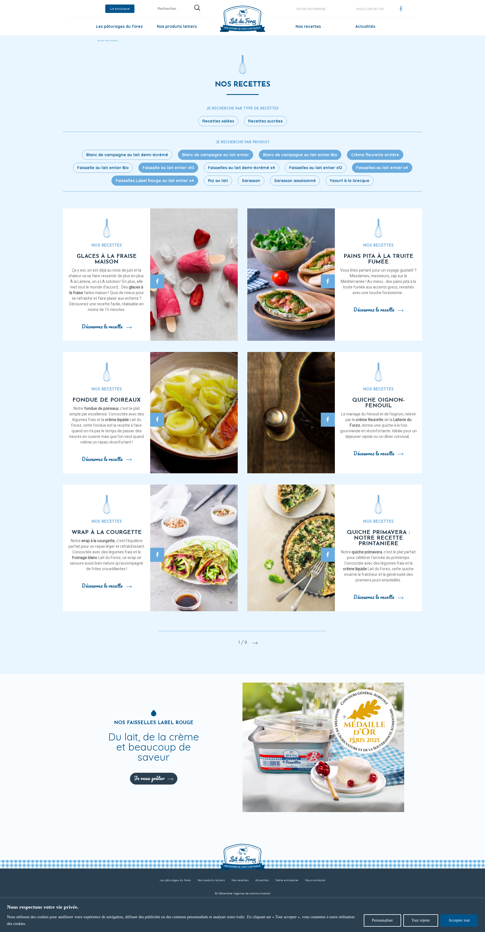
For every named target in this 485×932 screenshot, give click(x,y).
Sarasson (251, 180)
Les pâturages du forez (119, 26)
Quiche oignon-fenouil (378, 403)
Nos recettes (308, 26)
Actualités (365, 26)
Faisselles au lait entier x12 (315, 167)
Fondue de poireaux (106, 400)
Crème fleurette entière (375, 154)
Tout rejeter (420, 920)
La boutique (120, 8)
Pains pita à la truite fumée (378, 259)
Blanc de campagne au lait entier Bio (300, 154)
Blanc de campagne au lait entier (215, 154)
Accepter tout (459, 920)
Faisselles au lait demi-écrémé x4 (241, 167)
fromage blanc (84, 558)
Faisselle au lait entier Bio (103, 167)
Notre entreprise (311, 9)
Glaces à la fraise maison (107, 259)
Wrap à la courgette (107, 532)
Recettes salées (218, 121)
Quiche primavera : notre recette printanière (378, 538)
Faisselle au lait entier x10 (168, 167)
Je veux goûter (149, 778)
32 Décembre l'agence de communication (243, 893)
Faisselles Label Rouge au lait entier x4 (155, 180)
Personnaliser (382, 920)
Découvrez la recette (102, 326)
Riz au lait (218, 180)
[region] (242, 915)
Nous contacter (370, 9)
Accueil (100, 40)
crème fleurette (369, 420)
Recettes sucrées (265, 121)
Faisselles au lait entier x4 (382, 167)
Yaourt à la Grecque (349, 180)
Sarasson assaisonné (295, 180)
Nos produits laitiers (177, 26)
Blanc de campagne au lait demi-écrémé (127, 154)
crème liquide (117, 420)
